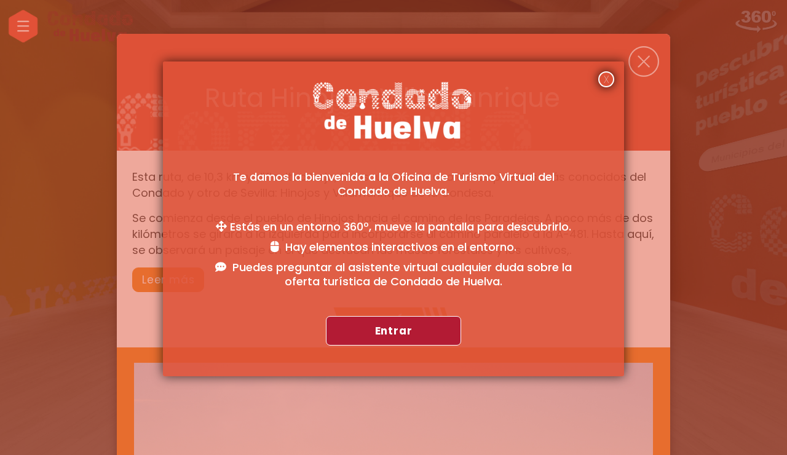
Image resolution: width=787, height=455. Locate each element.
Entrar (394, 330)
